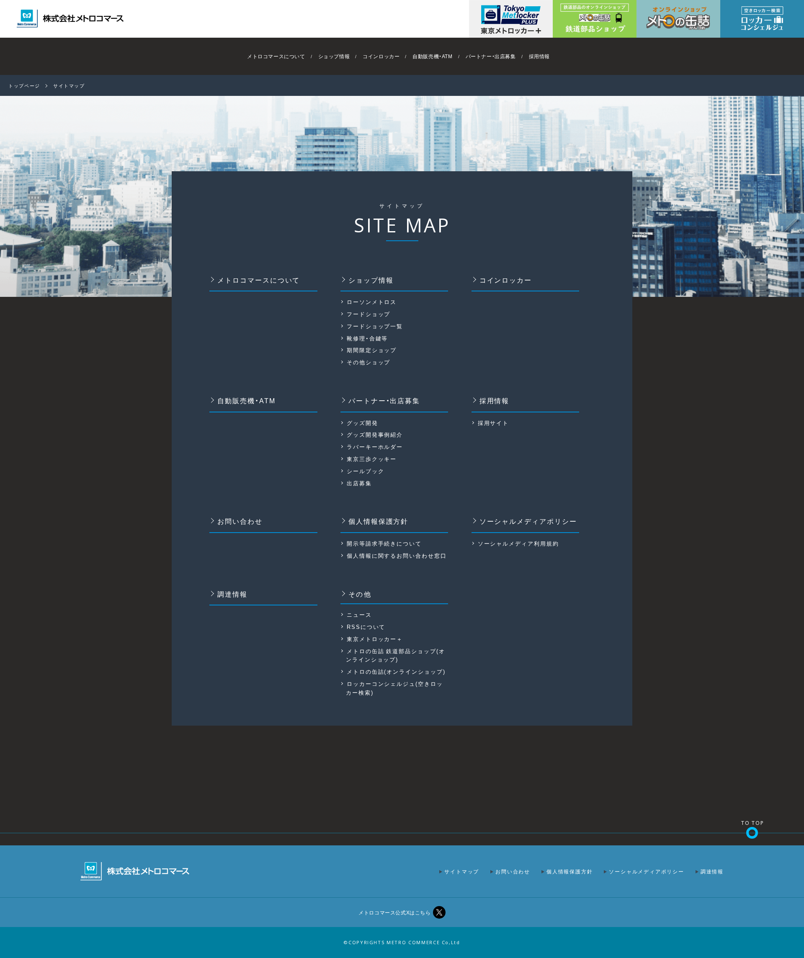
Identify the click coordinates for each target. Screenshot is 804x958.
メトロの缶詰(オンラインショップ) (396, 671)
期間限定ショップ (372, 350)
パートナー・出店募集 (491, 56)
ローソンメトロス (372, 302)
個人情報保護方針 (378, 521)
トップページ (24, 85)
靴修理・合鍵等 (367, 338)
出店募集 (359, 483)
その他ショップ (369, 362)
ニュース (359, 614)
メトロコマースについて (276, 56)
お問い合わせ (240, 521)
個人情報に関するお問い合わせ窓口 (397, 555)
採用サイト (493, 423)
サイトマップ (461, 871)
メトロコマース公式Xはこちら (394, 912)
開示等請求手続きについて (384, 543)
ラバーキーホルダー (375, 447)
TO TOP (752, 823)
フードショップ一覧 (375, 326)
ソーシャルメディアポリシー (528, 521)
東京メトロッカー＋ (375, 639)
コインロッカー (381, 56)
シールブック (365, 471)
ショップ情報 (334, 56)
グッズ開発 (362, 423)
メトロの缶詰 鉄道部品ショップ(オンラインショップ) (395, 655)
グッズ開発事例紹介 (375, 434)
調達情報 (232, 594)
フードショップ (369, 314)
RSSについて (366, 627)
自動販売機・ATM (432, 56)
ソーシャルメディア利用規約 (518, 543)
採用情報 (539, 56)
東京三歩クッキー (372, 459)
